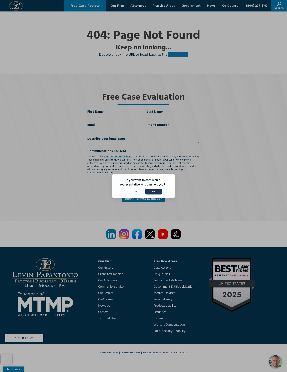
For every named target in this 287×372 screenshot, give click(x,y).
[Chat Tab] (143, 186)
